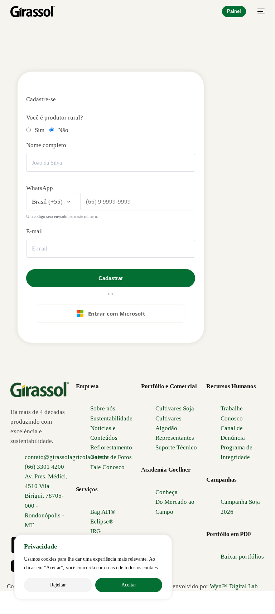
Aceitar (128, 585)
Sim (39, 130)
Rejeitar (58, 585)
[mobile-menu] (259, 11)
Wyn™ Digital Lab (234, 586)
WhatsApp (39, 188)
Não (63, 130)
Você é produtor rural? (54, 117)
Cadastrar (110, 278)
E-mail (34, 231)
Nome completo (46, 145)
